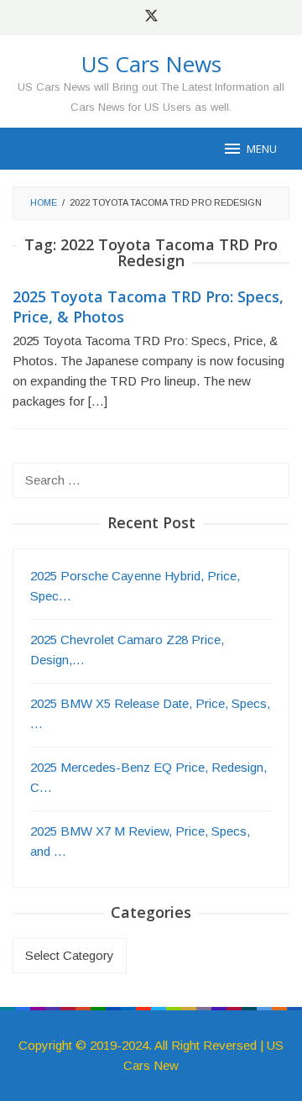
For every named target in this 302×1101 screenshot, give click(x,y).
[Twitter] (151, 17)
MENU (262, 148)
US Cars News (151, 64)
